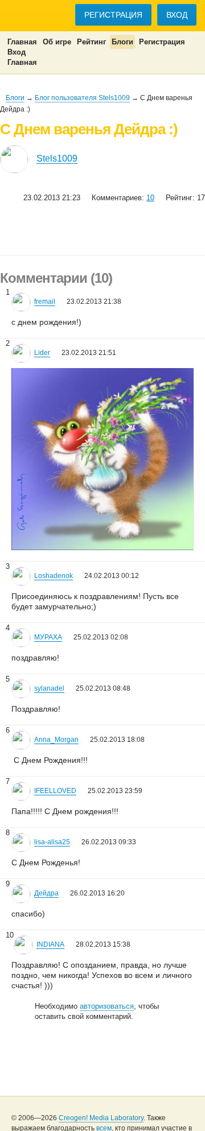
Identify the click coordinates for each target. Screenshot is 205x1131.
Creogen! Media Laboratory (101, 1118)
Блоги (122, 42)
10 (150, 197)
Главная (22, 42)
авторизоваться (107, 1006)
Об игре (57, 42)
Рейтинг (91, 42)
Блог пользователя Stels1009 (82, 98)
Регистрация (113, 14)
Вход (176, 14)
